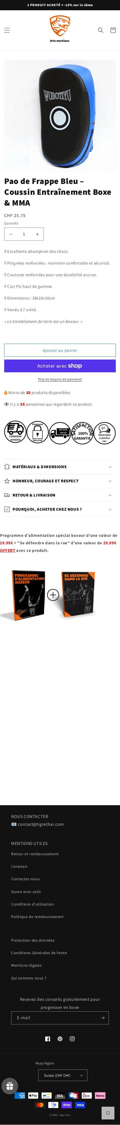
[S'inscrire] (102, 1017)
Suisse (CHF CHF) (57, 1075)
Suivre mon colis (26, 891)
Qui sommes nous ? (28, 978)
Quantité (11, 223)
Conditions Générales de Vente (39, 952)
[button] (7, 30)
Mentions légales (26, 965)
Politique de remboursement (37, 916)
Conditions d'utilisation (32, 904)
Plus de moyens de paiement (60, 379)
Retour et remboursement (35, 853)
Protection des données (32, 940)
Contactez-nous (25, 878)
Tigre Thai (64, 1114)
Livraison (19, 866)
